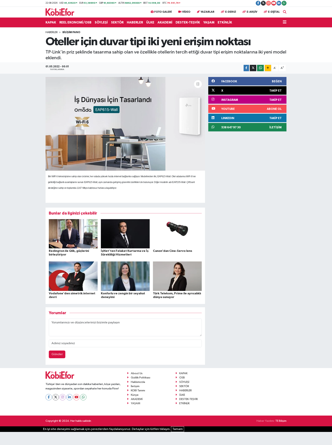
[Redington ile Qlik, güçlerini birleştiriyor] (73, 233)
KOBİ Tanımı (138, 390)
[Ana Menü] (284, 22)
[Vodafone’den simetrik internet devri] (73, 276)
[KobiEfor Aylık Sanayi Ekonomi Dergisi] (60, 12)
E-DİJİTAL (274, 12)
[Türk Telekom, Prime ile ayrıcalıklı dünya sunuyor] (177, 276)
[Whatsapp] (83, 397)
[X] (55, 397)
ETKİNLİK (225, 22)
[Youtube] (76, 397)
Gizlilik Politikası (140, 377)
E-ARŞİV (252, 12)
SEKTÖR (117, 22)
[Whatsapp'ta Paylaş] (260, 68)
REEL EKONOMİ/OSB (75, 22)
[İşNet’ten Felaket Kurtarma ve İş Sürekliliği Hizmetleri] (125, 233)
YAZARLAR (207, 12)
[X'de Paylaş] (253, 68)
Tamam (177, 429)
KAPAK (51, 22)
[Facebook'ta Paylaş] (246, 68)
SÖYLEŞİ (101, 22)
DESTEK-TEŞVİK (188, 22)
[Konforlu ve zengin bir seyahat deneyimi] (125, 276)
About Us (137, 373)
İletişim (135, 386)
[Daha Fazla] (268, 68)
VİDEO (186, 12)
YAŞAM (208, 22)
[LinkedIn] (69, 397)
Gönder (57, 354)
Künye (135, 394)
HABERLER (135, 22)
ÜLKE (150, 22)
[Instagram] (62, 397)
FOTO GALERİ (163, 12)
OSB (182, 377)
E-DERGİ (230, 12)
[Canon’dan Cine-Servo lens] (177, 233)
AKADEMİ (165, 22)
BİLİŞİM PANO (71, 32)
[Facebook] (49, 397)
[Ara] (284, 12)
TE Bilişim (280, 420)
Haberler (52, 32)
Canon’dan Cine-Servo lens (172, 250)
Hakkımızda (138, 382)
